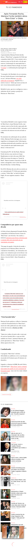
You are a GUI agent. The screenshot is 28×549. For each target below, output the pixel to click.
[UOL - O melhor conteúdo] (5, 2)
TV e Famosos (14, 7)
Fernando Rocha (15, 309)
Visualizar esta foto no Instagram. (12, 200)
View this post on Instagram (11, 282)
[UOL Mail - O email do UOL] (19, 2)
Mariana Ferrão (23, 216)
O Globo (3, 67)
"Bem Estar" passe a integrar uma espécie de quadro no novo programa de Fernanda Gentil (14, 369)
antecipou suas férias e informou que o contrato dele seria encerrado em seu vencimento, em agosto (14, 240)
